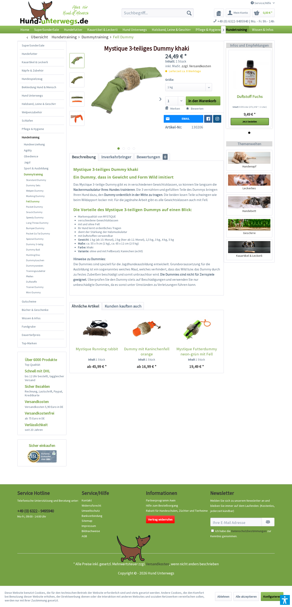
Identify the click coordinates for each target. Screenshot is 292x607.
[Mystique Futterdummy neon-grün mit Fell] (196, 329)
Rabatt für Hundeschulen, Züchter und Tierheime (177, 511)
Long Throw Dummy (37, 222)
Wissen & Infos (31, 318)
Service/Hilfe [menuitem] (263, 3)
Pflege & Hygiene (33, 129)
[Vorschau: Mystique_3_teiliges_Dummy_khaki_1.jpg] (76, 60)
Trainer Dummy (35, 287)
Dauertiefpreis (31, 335)
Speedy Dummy (35, 217)
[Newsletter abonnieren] (268, 522)
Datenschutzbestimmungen (249, 531)
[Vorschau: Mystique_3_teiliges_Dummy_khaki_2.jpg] (76, 79)
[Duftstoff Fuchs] (250, 73)
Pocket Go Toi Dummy (38, 233)
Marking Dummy (35, 196)
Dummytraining (33, 174)
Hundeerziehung (34, 144)
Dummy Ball (33, 249)
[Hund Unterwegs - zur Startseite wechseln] (54, 16)
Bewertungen (151, 156)
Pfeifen (29, 276)
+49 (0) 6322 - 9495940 (35, 510)
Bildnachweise (91, 531)
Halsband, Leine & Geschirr (39, 104)
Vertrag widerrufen (160, 519)
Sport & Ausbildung (36, 168)
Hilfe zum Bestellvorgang (162, 505)
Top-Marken (29, 343)
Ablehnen (223, 596)
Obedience (31, 156)
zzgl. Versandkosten (196, 66)
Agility (28, 150)
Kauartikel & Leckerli (35, 62)
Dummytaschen (35, 260)
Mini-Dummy (33, 292)
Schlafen (27, 120)
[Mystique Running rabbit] (96, 329)
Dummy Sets (33, 185)
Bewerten (197, 108)
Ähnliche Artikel (85, 306)
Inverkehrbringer (116, 156)
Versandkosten (157, 564)
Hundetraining (31, 137)
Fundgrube (29, 326)
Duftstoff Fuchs (250, 96)
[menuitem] (158, 13)
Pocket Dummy (34, 206)
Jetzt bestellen (249, 121)
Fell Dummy (33, 201)
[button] (285, 600)
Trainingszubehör (35, 271)
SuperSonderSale (33, 45)
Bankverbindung (92, 516)
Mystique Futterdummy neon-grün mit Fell (196, 351)
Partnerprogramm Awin (160, 500)
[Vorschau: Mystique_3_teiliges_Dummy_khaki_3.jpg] (76, 99)
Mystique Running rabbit (97, 348)
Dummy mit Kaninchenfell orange (146, 351)
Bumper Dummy (35, 228)
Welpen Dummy (35, 190)
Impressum (89, 526)
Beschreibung (84, 156)
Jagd (27, 162)
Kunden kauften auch (123, 306)
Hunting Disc (33, 255)
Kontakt (87, 500)
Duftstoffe (31, 281)
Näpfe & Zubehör (33, 70)
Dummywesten (34, 265)
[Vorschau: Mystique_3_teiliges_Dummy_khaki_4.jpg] (76, 118)
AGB (84, 536)
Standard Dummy (36, 180)
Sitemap (87, 521)
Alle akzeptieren (246, 596)
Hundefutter (29, 54)
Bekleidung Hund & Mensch (39, 87)
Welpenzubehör (32, 112)
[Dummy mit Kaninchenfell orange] (146, 329)
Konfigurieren (272, 596)
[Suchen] (189, 13)
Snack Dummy (34, 212)
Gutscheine (29, 301)
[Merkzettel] (219, 13)
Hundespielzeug (32, 79)
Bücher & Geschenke (35, 310)
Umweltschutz (91, 511)
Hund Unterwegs (32, 95)
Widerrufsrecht (91, 505)
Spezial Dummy (35, 238)
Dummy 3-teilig (34, 244)
